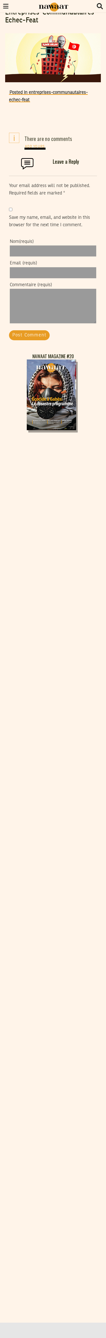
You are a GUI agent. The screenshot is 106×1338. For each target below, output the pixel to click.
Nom (22, 241)
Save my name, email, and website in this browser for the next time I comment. (49, 221)
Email (23, 263)
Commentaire (31, 285)
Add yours (35, 146)
